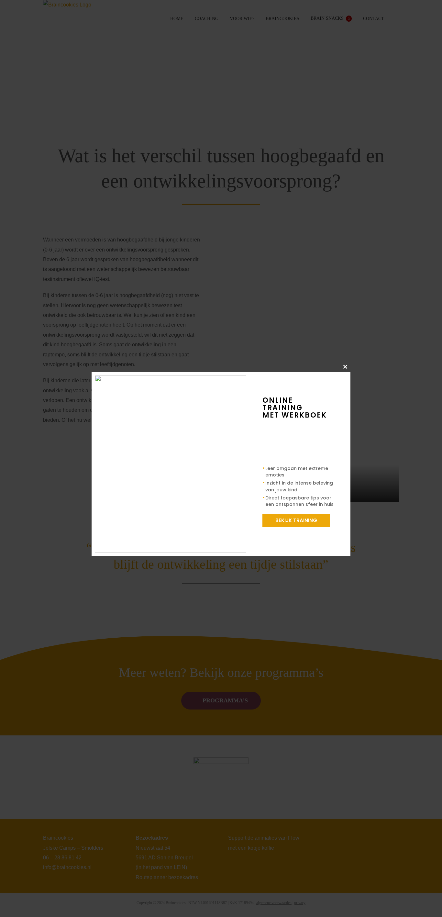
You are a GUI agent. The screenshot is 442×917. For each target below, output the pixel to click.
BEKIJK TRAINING (296, 520)
